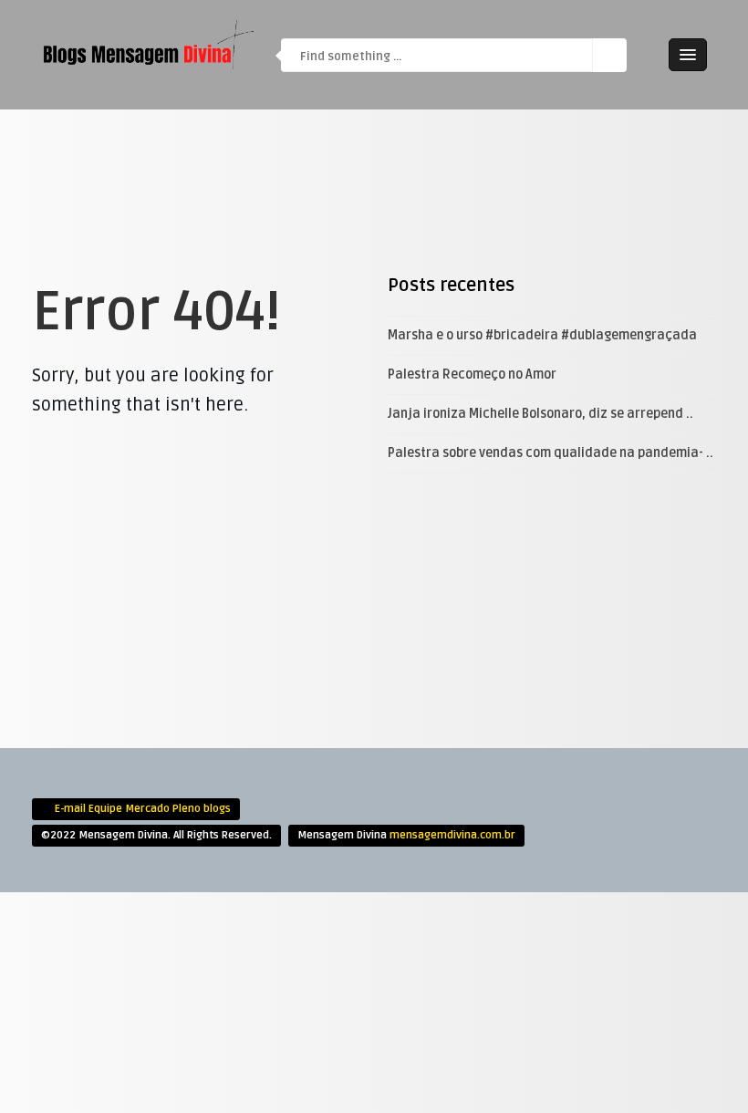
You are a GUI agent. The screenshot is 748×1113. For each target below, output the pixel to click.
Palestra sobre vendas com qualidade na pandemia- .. (550, 453)
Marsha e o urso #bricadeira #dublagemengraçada (542, 335)
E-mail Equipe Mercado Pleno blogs (143, 809)
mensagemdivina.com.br (452, 835)
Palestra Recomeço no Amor (472, 374)
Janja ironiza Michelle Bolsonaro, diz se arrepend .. (540, 413)
